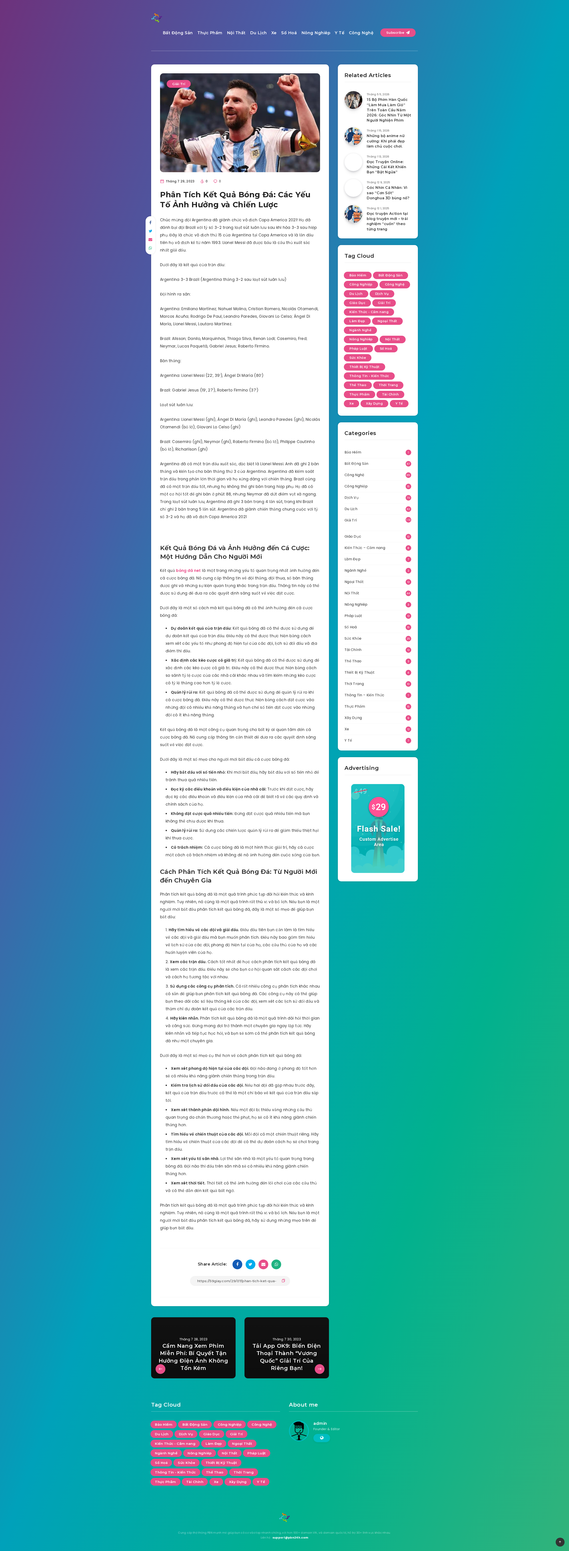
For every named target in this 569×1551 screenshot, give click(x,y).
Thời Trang (388, 385)
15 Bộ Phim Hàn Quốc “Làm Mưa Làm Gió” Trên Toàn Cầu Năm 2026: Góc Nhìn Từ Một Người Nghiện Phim (389, 110)
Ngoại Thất (387, 321)
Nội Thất (236, 32)
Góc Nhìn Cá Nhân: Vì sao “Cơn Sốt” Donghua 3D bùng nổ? (388, 193)
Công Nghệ (361, 32)
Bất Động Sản (178, 32)
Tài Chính (390, 394)
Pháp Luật (358, 349)
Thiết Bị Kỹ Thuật (364, 367)
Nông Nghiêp (316, 32)
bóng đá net (188, 570)
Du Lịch (258, 32)
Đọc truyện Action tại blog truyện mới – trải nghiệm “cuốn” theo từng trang (387, 221)
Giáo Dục (357, 303)
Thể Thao (357, 385)
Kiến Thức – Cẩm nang (365, 547)
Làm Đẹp (357, 321)
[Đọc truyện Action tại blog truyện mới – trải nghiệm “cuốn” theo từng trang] (353, 214)
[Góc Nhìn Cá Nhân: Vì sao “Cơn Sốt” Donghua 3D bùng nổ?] (353, 188)
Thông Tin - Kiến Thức (369, 376)
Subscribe (395, 32)
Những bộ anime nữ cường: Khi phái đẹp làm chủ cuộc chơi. (386, 141)
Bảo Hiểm (357, 275)
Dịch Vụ (382, 294)
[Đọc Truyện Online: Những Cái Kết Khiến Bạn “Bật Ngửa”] (353, 162)
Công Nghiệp (361, 284)
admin (320, 1423)
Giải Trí (178, 84)
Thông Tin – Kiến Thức (364, 695)
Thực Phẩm (209, 32)
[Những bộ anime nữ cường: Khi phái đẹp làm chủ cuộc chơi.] (353, 136)
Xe (274, 32)
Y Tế (339, 32)
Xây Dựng (374, 403)
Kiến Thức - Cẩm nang (369, 312)
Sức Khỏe (357, 358)
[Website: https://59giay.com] (321, 1437)
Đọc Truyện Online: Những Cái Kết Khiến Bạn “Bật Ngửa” (386, 167)
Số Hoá (289, 32)
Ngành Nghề (360, 330)
